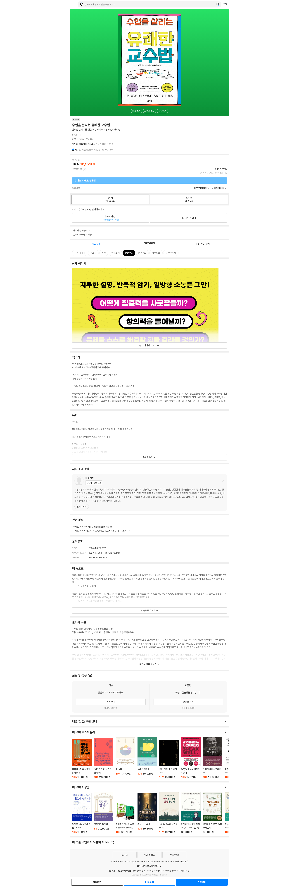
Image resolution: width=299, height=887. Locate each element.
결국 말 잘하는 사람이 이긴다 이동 (191, 758)
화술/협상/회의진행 (103, 526)
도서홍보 (182, 870)
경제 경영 (88, 530)
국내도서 (77, 526)
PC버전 (150, 870)
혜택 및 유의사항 (110, 708)
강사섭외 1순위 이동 (147, 813)
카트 (225, 5)
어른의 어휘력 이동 (147, 758)
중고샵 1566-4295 (156, 861)
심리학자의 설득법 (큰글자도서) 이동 (212, 813)
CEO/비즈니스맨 (102, 530)
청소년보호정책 (139, 870)
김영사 (75, 138)
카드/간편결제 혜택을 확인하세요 (209, 188)
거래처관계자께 (170, 870)
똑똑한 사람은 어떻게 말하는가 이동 (82, 759)
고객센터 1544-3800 (119, 861)
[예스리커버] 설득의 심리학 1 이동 (103, 758)
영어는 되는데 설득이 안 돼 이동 (169, 813)
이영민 (75, 135)
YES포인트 (77, 169)
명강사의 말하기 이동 (103, 813)
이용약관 (111, 870)
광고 (189, 870)
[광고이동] (217, 4)
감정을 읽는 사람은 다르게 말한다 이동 (82, 813)
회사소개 (158, 870)
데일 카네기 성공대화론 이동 (212, 758)
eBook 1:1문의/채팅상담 (176, 861)
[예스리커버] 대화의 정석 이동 (169, 759)
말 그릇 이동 (125, 758)
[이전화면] (74, 4)
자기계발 (88, 526)
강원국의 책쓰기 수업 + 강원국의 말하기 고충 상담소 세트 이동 (125, 818)
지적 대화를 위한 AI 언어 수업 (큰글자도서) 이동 (191, 813)
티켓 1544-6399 (138, 861)
